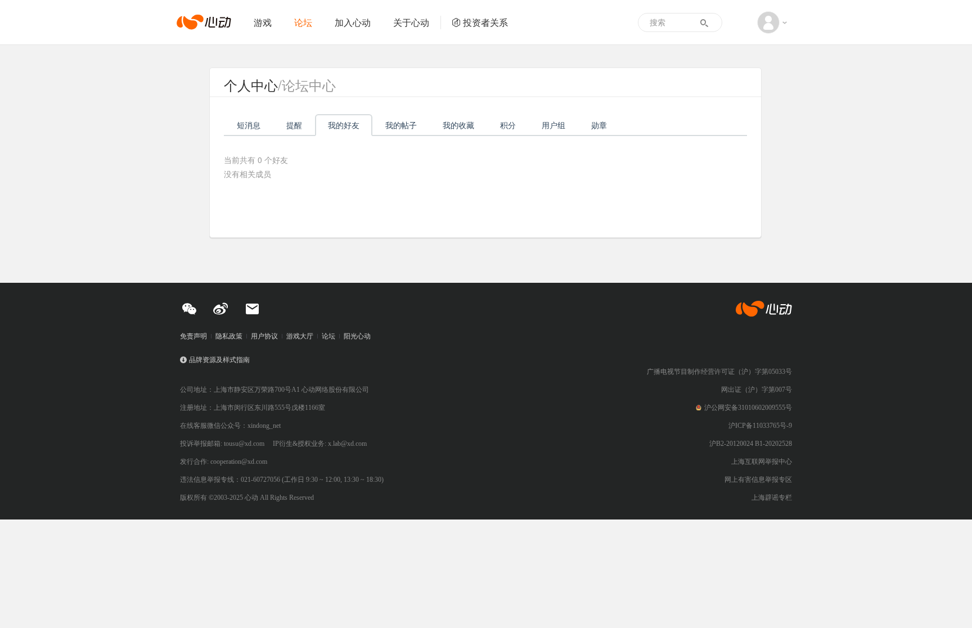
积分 (508, 124)
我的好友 (343, 124)
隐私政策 (228, 336)
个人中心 (251, 84)
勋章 (599, 124)
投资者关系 (485, 22)
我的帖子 (401, 124)
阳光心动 (357, 336)
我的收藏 (458, 124)
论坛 (303, 22)
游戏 (263, 22)
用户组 (553, 124)
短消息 (248, 124)
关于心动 (411, 22)
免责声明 (193, 336)
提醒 (294, 124)
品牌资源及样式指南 (219, 360)
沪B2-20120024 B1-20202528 (750, 444)
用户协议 (264, 336)
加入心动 (353, 22)
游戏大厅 (299, 336)
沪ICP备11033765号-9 (760, 426)
